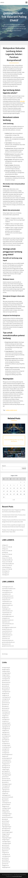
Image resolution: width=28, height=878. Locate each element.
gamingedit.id (5, 771)
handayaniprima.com (7, 596)
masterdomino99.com (8, 563)
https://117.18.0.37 (7, 565)
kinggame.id (5, 865)
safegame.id (5, 738)
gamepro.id (5, 863)
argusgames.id (6, 726)
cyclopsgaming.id (6, 813)
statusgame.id (6, 678)
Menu (2, 2)
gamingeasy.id (6, 825)
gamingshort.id (6, 773)
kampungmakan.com (7, 598)
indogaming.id (6, 671)
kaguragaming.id (6, 826)
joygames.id (5, 800)
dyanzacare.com (6, 644)
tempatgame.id (6, 760)
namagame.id (5, 719)
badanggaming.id (6, 784)
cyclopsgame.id (6, 815)
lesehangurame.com (7, 586)
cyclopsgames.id (6, 802)
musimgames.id (6, 697)
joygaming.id (5, 810)
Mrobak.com (5, 607)
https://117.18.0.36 (7, 547)
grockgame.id (5, 734)
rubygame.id (5, 730)
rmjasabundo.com (7, 612)
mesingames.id (6, 691)
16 (24, 488)
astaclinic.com (6, 638)
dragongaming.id (6, 837)
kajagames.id (5, 806)
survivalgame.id (6, 736)
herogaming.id (6, 667)
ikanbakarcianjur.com (7, 620)
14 (17, 488)
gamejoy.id (5, 819)
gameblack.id (5, 788)
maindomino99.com (7, 560)
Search (4, 466)
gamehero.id (5, 704)
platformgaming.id (7, 832)
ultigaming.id (5, 839)
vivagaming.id (5, 675)
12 (10, 488)
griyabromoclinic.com (8, 646)
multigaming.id (6, 841)
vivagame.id (5, 715)
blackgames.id (6, 767)
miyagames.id (5, 763)
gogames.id (5, 850)
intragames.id (5, 743)
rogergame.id (5, 789)
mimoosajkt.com (6, 614)
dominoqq (4, 654)
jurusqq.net (5, 552)
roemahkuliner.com (7, 592)
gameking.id (5, 860)
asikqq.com (5, 545)
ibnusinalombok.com (7, 640)
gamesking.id (5, 847)
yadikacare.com (6, 636)
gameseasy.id (5, 845)
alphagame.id (5, 791)
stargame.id (5, 721)
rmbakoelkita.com (7, 601)
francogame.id (6, 786)
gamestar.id (5, 710)
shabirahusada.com (7, 635)
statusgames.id (6, 856)
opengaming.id (6, 723)
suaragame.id (5, 749)
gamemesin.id (6, 702)
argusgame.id (5, 732)
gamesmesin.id (6, 682)
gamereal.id (5, 776)
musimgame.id (6, 712)
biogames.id (5, 741)
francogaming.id (6, 775)
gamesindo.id (5, 684)
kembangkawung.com (8, 616)
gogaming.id (5, 836)
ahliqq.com (5, 549)
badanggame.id (6, 795)
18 (7, 491)
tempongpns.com (7, 590)
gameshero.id (5, 680)
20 (14, 491)
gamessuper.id (6, 688)
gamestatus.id (6, 862)
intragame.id (5, 751)
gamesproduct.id (6, 762)
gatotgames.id (6, 765)
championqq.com (6, 567)
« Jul (13, 499)
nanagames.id (5, 812)
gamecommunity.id (7, 817)
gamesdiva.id (5, 686)
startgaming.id (6, 677)
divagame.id (5, 717)
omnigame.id (5, 752)
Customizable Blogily (17, 876)
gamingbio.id (5, 739)
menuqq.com (5, 574)
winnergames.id (6, 725)
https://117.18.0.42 (7, 554)
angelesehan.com (7, 603)
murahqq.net (5, 556)
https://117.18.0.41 (7, 558)
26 (10, 494)
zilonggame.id (6, 728)
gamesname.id (6, 849)
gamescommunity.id (7, 797)
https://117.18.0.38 (7, 561)
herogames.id (5, 689)
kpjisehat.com (6, 622)
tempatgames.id (6, 747)
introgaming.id (6, 745)
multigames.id (6, 854)
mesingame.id (6, 714)
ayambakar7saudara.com (8, 588)
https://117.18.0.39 (7, 550)
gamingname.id (6, 828)
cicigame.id (5, 793)
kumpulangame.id (7, 758)
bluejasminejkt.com (7, 605)
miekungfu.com (6, 609)
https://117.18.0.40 (7, 569)
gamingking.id (6, 830)
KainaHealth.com (6, 633)
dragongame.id (6, 867)
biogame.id (5, 756)
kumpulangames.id (7, 754)
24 (3, 494)
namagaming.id (6, 673)
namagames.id (6, 699)
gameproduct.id (6, 780)
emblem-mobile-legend (11, 410)
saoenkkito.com (6, 594)
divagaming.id (5, 669)
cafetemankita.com (7, 610)
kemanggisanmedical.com (9, 627)
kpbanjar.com (5, 625)
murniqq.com (5, 573)
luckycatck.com (6, 599)
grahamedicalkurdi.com (8, 642)
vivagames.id (5, 695)
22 (20, 491)
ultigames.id (5, 852)
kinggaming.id (6, 834)
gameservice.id (6, 778)
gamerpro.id (5, 823)
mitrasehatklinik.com (8, 623)
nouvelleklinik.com (7, 631)
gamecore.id (5, 701)
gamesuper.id (5, 708)
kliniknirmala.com (7, 629)
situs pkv (22, 101)
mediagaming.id (6, 808)
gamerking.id (5, 821)
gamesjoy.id (5, 799)
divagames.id (5, 693)
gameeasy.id (5, 858)
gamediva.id (5, 706)
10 (3, 488)
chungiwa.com (6, 618)
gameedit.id (5, 782)
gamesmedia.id (6, 804)
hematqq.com (5, 571)
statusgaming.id (6, 843)
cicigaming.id (5, 769)
